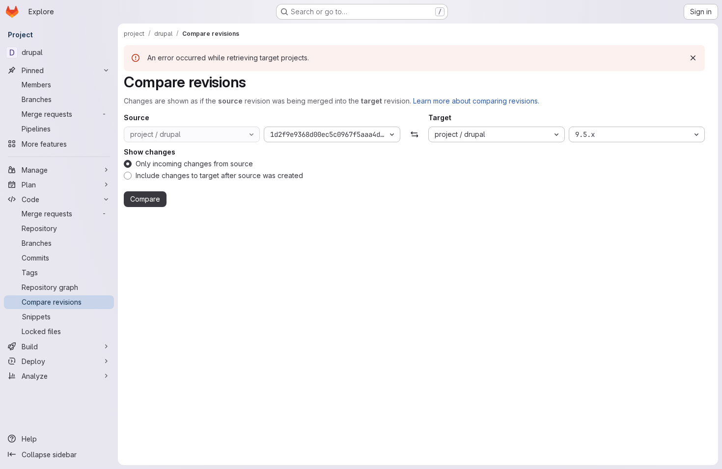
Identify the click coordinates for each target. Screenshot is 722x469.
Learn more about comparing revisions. (476, 101)
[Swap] (414, 134)
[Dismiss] (693, 58)
